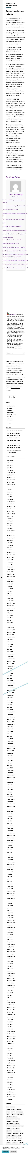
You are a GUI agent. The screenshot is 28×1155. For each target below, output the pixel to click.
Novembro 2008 (11, 951)
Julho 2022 (9, 562)
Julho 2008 (10, 961)
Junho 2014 (10, 789)
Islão (15, 1130)
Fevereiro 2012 (10, 857)
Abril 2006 (9, 1026)
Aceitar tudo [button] (6, 1151)
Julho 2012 (9, 845)
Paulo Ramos (9, 418)
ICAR (13, 1128)
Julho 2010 (9, 903)
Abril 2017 (9, 707)
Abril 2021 (9, 593)
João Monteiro (10, 410)
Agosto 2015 (10, 755)
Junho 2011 (9, 876)
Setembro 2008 (11, 956)
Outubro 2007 (10, 983)
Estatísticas (10, 1123)
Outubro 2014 (10, 779)
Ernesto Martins (11, 406)
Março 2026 (10, 470)
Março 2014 (10, 796)
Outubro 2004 (10, 1070)
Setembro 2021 (10, 581)
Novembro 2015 (11, 748)
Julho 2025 (9, 489)
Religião (21, 1142)
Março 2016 (10, 738)
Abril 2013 (9, 823)
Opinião (14, 1138)
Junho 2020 (10, 615)
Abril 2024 (9, 525)
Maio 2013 (9, 821)
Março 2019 (10, 651)
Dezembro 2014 (11, 775)
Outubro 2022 (10, 557)
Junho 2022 (10, 564)
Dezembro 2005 (11, 1036)
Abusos (12, 1107)
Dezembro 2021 (11, 574)
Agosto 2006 (10, 1017)
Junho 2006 (10, 1021)
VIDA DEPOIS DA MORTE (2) (13, 445)
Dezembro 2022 (11, 552)
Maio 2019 (9, 646)
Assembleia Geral (11, 1109)
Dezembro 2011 (11, 862)
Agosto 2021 (10, 583)
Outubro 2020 (10, 605)
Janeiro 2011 (10, 888)
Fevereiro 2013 (10, 828)
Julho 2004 (10, 1077)
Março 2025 (10, 499)
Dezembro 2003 (11, 1094)
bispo (8, 1111)
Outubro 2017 (10, 692)
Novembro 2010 (11, 893)
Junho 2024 (10, 521)
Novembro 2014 (11, 777)
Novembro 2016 (11, 719)
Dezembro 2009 (11, 920)
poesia (19, 1140)
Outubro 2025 (10, 482)
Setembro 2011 (10, 869)
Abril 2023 (9, 550)
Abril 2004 (9, 1084)
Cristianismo (8, 7)
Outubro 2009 (10, 925)
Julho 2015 (9, 758)
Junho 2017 (10, 702)
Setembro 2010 (11, 898)
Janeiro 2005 (10, 1063)
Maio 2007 (9, 995)
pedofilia (14, 1140)
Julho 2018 (9, 671)
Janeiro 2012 (10, 859)
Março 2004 (10, 1087)
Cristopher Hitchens (12, 1116)
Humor (8, 1128)
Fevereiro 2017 (10, 712)
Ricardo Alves (9, 420)
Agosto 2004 (10, 1075)
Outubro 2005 (10, 1041)
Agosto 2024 (10, 516)
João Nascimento (10, 412)
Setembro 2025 (11, 484)
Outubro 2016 (10, 721)
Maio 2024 (9, 523)
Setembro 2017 (10, 695)
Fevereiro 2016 (10, 741)
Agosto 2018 (10, 668)
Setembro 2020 (11, 608)
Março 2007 (10, 1000)
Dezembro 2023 (11, 535)
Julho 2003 (10, 1099)
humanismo (21, 1126)
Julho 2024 (10, 518)
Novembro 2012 (11, 835)
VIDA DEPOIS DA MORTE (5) (13, 438)
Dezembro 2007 (11, 978)
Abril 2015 (9, 765)
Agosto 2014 (10, 784)
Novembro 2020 (11, 603)
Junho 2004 (10, 1079)
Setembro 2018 (11, 666)
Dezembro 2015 (11, 746)
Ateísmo (19, 1109)
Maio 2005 (9, 1053)
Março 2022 (10, 566)
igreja (17, 1128)
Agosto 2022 (10, 559)
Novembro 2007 (11, 980)
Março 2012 (10, 854)
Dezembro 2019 (11, 629)
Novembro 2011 (10, 864)
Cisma (8, 1114)
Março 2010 (10, 913)
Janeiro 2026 (10, 475)
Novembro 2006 (11, 1009)
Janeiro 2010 (10, 917)
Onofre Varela (10, 416)
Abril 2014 (9, 794)
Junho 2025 (10, 491)
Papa (20, 1138)
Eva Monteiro (9, 408)
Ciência (13, 1114)
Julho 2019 (9, 641)
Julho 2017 (9, 700)
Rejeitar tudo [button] (13, 1151)
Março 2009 (10, 942)
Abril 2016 (9, 736)
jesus (19, 1130)
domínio (9, 1121)
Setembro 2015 (10, 753)
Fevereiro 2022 (11, 569)
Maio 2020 (9, 617)
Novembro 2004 (11, 1067)
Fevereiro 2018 (10, 683)
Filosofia (17, 1123)
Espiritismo (15, 1121)
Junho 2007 (10, 992)
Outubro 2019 (10, 634)
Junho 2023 (10, 545)
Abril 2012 (9, 852)
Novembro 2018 (11, 661)
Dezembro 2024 (11, 506)
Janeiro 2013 (10, 830)
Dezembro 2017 (11, 687)
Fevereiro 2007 (11, 1002)
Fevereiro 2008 (11, 973)
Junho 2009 (10, 934)
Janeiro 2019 (10, 656)
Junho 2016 (10, 731)
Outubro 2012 (10, 838)
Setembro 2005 (11, 1043)
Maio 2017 (9, 704)
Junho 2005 (10, 1050)
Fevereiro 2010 (10, 915)
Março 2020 (10, 622)
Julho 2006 (10, 1019)
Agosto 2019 (10, 639)
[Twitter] (11, 397)
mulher (19, 1135)
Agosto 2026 (10, 460)
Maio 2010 (9, 908)
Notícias (9, 1138)
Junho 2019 (10, 644)
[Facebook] (8, 397)
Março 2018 (10, 680)
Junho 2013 (10, 818)
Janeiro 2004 (10, 1092)
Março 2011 (9, 883)
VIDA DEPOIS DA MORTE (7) (13, 433)
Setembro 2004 (11, 1072)
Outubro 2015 (10, 750)
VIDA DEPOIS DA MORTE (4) (13, 440)
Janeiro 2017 (10, 714)
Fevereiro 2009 (11, 944)
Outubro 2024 (10, 511)
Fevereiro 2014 (10, 799)
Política (9, 1142)
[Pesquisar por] (23, 353)
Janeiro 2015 (10, 772)
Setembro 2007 (11, 985)
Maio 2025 (9, 494)
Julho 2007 (10, 990)
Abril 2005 (9, 1055)
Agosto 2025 (10, 487)
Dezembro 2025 (11, 477)
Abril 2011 (9, 881)
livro (21, 1133)
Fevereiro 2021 (10, 598)
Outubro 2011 (10, 867)
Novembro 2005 (11, 1038)
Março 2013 (10, 825)
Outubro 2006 (10, 1012)
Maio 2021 (9, 591)
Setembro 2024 (11, 513)
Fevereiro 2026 (11, 472)
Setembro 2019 (10, 637)
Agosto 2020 (10, 610)
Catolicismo (19, 1111)
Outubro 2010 (10, 896)
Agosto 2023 (10, 540)
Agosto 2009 (10, 929)
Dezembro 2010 (11, 891)
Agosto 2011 (10, 871)
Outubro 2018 (10, 663)
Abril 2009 (9, 939)
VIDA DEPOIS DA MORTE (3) (13, 442)
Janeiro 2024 (10, 533)
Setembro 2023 (11, 537)
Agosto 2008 (10, 958)
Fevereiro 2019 (10, 654)
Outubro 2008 (10, 954)
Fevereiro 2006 (11, 1031)
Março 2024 (10, 528)
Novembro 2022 (11, 554)
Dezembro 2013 (11, 804)
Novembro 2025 (11, 479)
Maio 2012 (9, 850)
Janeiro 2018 (10, 685)
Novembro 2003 (11, 1096)
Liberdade (15, 1133)
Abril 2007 (9, 997)
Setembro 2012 (10, 840)
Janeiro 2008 (10, 975)
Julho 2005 (9, 1048)
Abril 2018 (9, 678)
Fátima (8, 1126)
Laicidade (9, 1133)
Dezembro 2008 (11, 949)
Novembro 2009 (11, 922)
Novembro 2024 (11, 508)
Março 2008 (10, 971)
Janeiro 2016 (10, 743)
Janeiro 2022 (10, 571)
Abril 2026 (9, 467)
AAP (8, 1107)
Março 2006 (10, 1029)
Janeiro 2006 (10, 1033)
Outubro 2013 (10, 808)
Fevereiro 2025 (11, 501)
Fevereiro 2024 (11, 530)
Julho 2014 (9, 787)
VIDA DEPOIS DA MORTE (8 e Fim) (15, 430)
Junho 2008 (10, 963)
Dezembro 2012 (11, 833)
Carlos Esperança (15, 195)
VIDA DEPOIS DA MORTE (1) (13, 447)
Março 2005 (10, 1058)
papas (8, 1140)
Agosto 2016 (10, 726)
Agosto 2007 (10, 988)
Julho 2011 (9, 874)
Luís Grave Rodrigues (11, 414)
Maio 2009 (9, 937)
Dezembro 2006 (11, 1007)
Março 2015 (10, 767)
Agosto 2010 (10, 900)
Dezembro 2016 (11, 717)
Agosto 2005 (10, 1046)
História (14, 1126)
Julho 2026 (9, 462)
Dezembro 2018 (11, 658)
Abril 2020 (9, 620)
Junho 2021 (10, 588)
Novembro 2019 (11, 632)
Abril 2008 (9, 968)
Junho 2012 (10, 847)
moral (8, 1135)
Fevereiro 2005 (11, 1060)
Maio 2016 (9, 733)
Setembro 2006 (11, 1014)
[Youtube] (15, 397)
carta (12, 1111)
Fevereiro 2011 (10, 886)
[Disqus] (15, 291)
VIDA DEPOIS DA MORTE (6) (13, 435)
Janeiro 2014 (10, 801)
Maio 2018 (9, 675)
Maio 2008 (9, 966)
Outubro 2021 (10, 579)
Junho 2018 (10, 673)
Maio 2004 (9, 1082)
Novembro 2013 (11, 806)
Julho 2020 (10, 612)
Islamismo (9, 1130)
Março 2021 (10, 596)
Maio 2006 (9, 1024)
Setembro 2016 (10, 724)
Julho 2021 (9, 586)
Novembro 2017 (11, 690)
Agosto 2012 (10, 842)
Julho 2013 (9, 816)
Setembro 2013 (10, 811)
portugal (15, 1142)
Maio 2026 (9, 465)
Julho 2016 (9, 729)
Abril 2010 (9, 910)
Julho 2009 (10, 932)
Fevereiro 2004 (11, 1089)
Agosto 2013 (10, 813)
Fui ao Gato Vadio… (11, 452)
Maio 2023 (9, 547)
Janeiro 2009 (10, 946)
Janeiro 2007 (10, 1004)
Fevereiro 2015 (10, 770)
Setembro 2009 (11, 927)
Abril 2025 (9, 496)
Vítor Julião (9, 423)
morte (13, 1135)
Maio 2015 (9, 763)
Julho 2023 (9, 542)
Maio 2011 (9, 879)
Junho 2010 (10, 905)
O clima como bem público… (14, 450)
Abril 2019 (9, 649)
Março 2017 (10, 709)
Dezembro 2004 (11, 1065)
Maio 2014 (9, 792)
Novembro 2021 (11, 576)
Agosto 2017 (10, 697)
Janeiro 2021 (10, 600)
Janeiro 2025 (10, 504)
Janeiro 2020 (10, 627)
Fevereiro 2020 (11, 625)
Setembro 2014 (11, 782)
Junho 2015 (10, 760)
